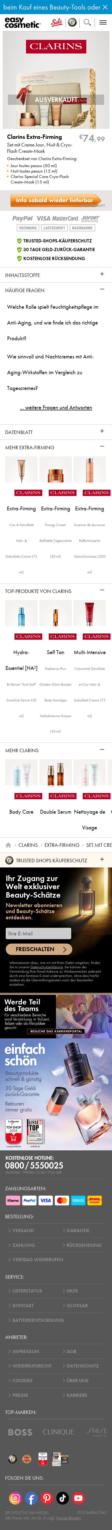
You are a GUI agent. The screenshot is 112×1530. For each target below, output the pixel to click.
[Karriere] (56, 1016)
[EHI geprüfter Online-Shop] (27, 1459)
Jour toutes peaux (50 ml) (34, 165)
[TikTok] (62, 1498)
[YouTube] (78, 1498)
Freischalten (35, 949)
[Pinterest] (47, 1498)
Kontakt (23, 1306)
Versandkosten (68, 1517)
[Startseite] (8, 845)
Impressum (26, 1351)
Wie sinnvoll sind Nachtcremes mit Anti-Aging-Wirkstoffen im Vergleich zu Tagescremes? (50, 372)
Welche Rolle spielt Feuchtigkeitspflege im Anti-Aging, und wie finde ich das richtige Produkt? (52, 323)
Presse (20, 1395)
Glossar (77, 1306)
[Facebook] (31, 1498)
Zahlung (24, 1245)
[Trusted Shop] (72, 23)
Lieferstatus (27, 1291)
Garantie (78, 1231)
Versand (23, 1231)
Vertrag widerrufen (38, 1260)
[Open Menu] (24, 23)
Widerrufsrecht (32, 1366)
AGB (71, 1351)
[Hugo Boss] (20, 1432)
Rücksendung (84, 1245)
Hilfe (72, 1291)
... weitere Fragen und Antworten (56, 407)
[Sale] (56, 23)
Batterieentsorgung (38, 1320)
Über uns (78, 1381)
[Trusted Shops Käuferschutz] (12, 1459)
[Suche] (87, 23)
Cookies (23, 1381)
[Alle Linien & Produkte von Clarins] (56, 46)
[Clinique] (58, 1432)
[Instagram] (15, 1498)
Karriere (77, 1395)
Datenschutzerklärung (46, 967)
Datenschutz (83, 1366)
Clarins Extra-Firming (34, 137)
